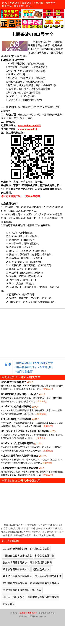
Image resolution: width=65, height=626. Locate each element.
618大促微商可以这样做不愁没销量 (19, 468)
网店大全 (50, 3)
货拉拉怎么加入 (40, 569)
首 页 (4, 3)
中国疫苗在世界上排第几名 (17, 555)
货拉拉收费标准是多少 (15, 562)
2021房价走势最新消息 (15, 548)
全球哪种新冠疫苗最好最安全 (43, 597)
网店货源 (14, 3)
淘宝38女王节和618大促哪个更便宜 (19, 455)
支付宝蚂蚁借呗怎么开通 (48, 576)
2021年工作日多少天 (14, 597)
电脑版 (14, 613)
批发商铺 (19, 6)
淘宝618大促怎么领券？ (13, 382)
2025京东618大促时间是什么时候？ (19, 394)
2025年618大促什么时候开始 (16, 406)
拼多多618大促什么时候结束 (16, 419)
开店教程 (38, 3)
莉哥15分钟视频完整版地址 (17, 576)
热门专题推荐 (24, 371)
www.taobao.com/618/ (29, 125)
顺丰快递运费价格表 (41, 562)
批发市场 (7, 6)
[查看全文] (48, 389)
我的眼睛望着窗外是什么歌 (44, 583)
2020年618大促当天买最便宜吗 (17, 443)
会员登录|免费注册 (37, 613)
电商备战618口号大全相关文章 (34, 363)
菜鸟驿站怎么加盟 (39, 548)
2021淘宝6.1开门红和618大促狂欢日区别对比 (25, 431)
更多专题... (8, 604)
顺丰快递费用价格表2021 (16, 569)
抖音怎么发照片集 (44, 555)
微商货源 (26, 3)
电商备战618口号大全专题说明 (34, 367)
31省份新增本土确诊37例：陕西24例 (22, 590)
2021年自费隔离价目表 (15, 583)
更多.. (29, 6)
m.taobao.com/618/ (27, 129)
